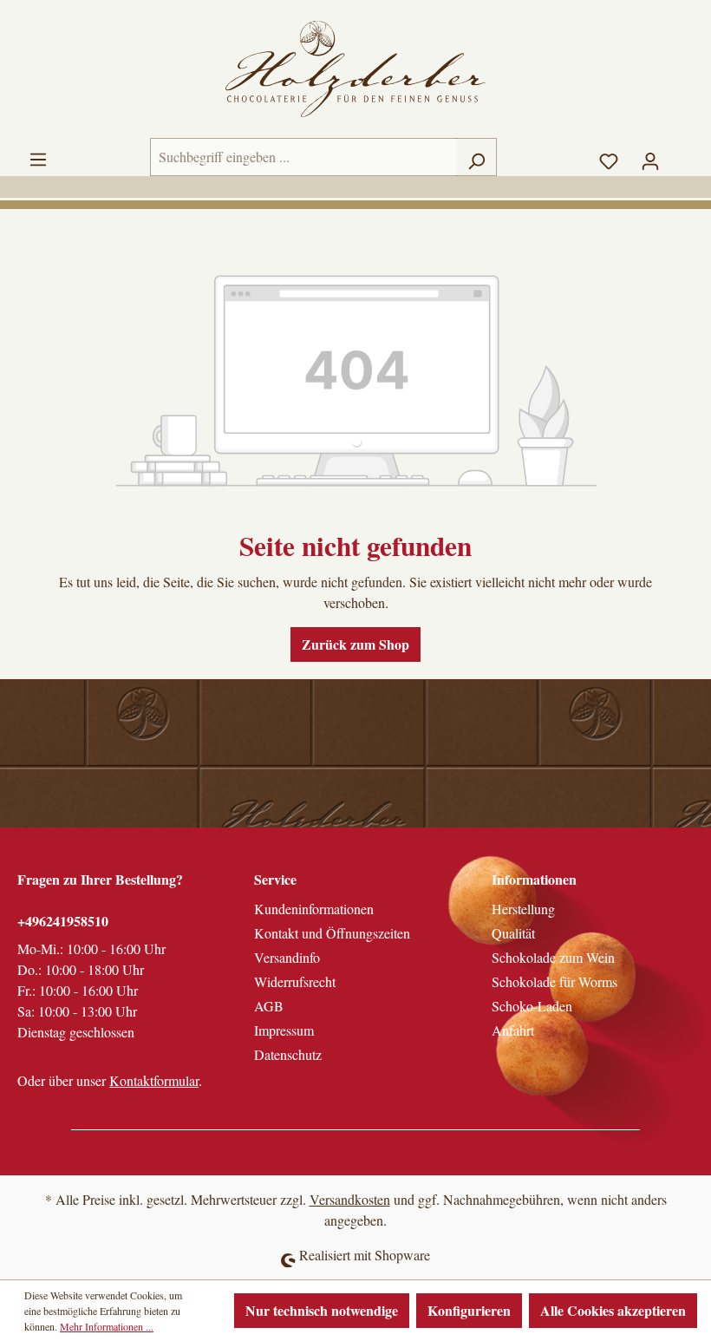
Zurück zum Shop (355, 644)
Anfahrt (513, 1030)
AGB (269, 1006)
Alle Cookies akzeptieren (613, 1310)
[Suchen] (476, 157)
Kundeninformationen (314, 908)
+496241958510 (62, 921)
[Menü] (38, 155)
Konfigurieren (469, 1310)
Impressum (284, 1030)
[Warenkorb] (682, 151)
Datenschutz (288, 1054)
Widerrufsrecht (295, 981)
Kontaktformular (154, 1080)
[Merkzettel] (608, 157)
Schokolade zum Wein (553, 957)
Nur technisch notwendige (321, 1310)
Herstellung (523, 908)
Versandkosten (350, 1199)
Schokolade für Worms (554, 981)
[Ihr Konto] (650, 157)
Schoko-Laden (532, 1006)
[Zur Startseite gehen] (355, 69)
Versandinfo (287, 957)
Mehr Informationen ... (106, 1326)
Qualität (513, 933)
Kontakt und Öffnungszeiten (332, 933)
